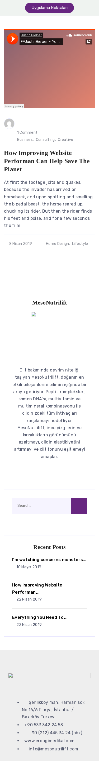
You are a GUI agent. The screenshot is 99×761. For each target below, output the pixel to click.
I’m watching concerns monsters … (49, 559)
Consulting (45, 139)
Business (25, 139)
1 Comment (27, 132)
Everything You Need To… (39, 617)
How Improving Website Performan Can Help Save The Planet (47, 161)
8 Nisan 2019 (20, 243)
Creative (65, 139)
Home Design (57, 243)
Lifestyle (80, 243)
